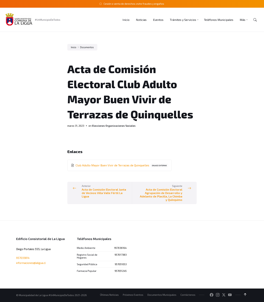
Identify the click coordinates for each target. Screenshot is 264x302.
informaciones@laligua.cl (31, 262)
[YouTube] (230, 295)
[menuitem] (125, 19)
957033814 (22, 257)
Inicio (73, 47)
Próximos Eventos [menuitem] (133, 294)
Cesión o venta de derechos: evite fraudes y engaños (134, 3)
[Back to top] (245, 294)
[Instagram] (217, 295)
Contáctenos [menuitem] (187, 294)
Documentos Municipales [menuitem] (161, 294)
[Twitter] (224, 295)
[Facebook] (211, 295)
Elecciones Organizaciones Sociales (114, 125)
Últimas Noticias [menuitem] (109, 294)
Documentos (87, 47)
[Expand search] (255, 19)
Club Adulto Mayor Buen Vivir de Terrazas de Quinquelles (113, 165)
